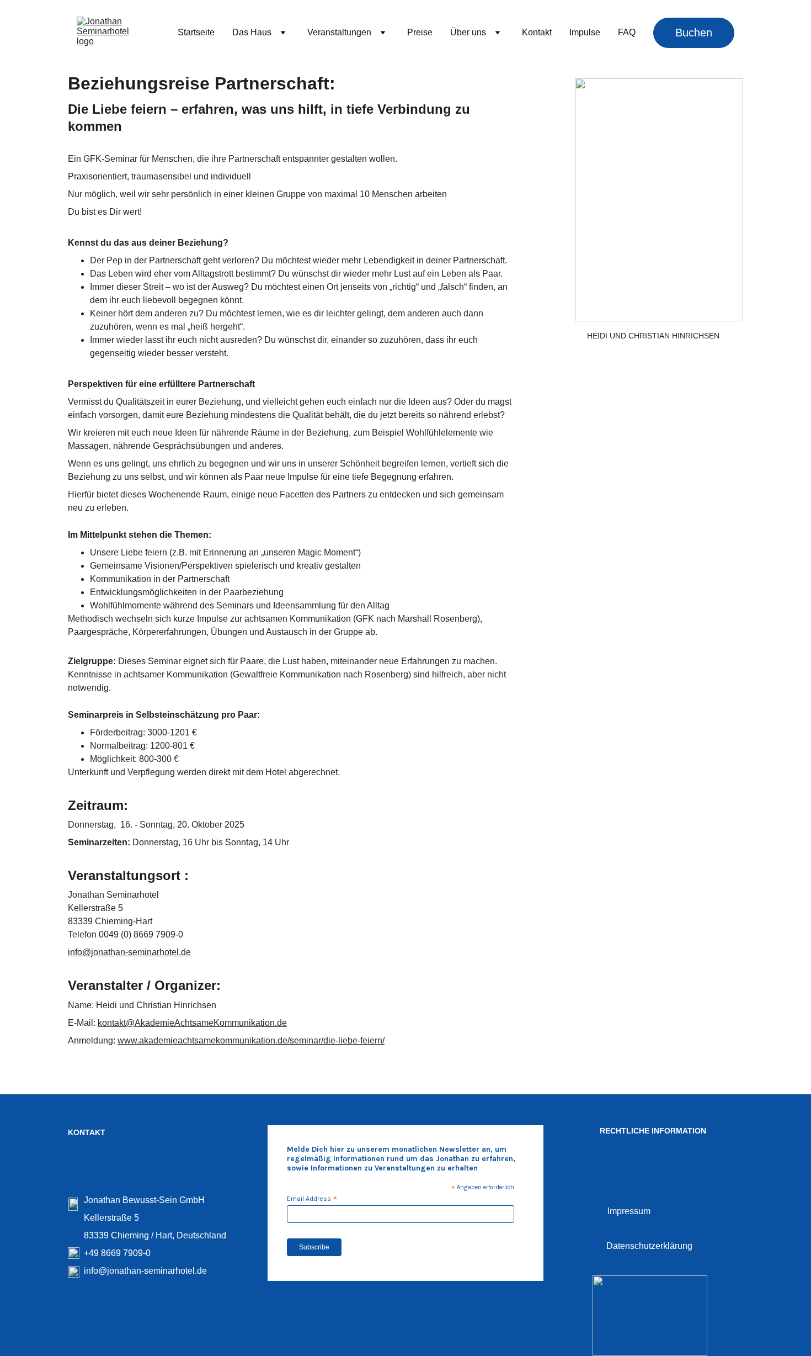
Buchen (693, 33)
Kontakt (537, 32)
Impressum (628, 1211)
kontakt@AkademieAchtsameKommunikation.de (192, 1022)
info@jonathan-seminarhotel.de (129, 952)
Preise (420, 32)
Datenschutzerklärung (649, 1246)
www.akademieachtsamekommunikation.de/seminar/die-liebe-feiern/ (251, 1040)
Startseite (196, 32)
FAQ (627, 32)
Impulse (584, 32)
